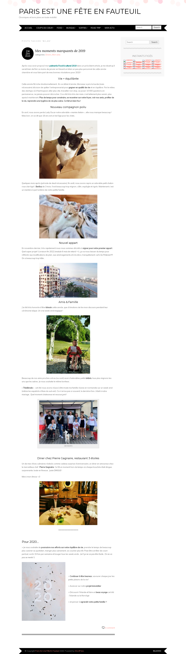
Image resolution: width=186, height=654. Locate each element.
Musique (70, 28)
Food (59, 28)
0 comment (110, 628)
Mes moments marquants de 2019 (60, 51)
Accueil (28, 28)
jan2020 (27, 54)
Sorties (83, 28)
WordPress (79, 651)
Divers (48, 54)
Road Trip (96, 28)
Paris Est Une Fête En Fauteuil (80, 11)
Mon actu (110, 28)
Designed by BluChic (157, 651)
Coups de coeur (44, 28)
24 (28, 51)
